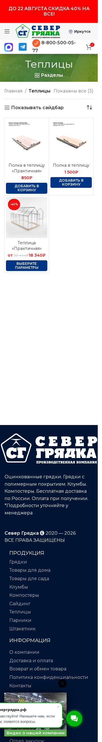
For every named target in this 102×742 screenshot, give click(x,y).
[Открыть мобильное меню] (7, 31)
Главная (13, 91)
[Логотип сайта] (38, 31)
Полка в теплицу (71, 165)
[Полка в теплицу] (71, 139)
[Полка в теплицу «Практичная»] (26, 139)
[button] (26, 188)
